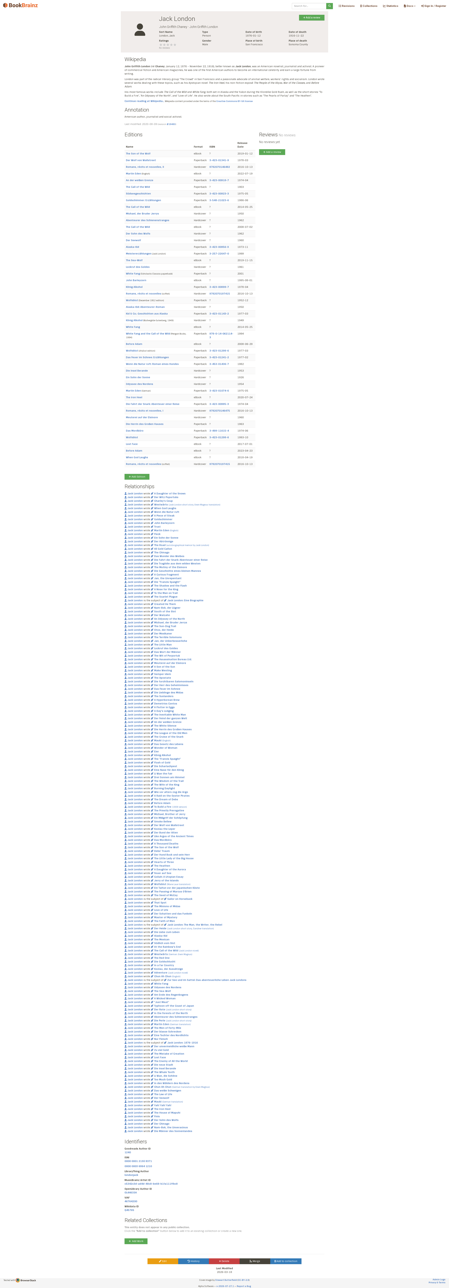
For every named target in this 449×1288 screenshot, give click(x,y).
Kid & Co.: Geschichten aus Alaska (147, 313)
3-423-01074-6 (219, 390)
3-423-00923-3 (219, 193)
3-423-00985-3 (219, 404)
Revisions (348, 6)
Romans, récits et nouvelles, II (145, 166)
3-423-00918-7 (219, 180)
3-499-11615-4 (219, 430)
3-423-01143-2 (219, 313)
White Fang (133, 273)
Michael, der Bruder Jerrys (142, 213)
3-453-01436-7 (219, 364)
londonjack (131, 1175)
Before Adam (134, 344)
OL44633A (131, 1192)
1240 (128, 1152)
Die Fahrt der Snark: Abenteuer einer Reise (152, 404)
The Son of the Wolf (138, 153)
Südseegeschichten (138, 193)
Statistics (392, 6)
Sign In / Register (435, 6)
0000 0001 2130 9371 (138, 1161)
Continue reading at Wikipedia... (144, 101)
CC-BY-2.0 (243, 1280)
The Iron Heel (134, 397)
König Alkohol (134, 287)
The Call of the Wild (138, 186)
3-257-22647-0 (219, 253)
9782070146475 (219, 410)
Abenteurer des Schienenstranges (147, 220)
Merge (256, 1261)
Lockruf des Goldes (138, 267)
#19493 (171, 124)
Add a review (312, 17)
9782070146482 (219, 166)
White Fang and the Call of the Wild (148, 333)
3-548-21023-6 (219, 200)
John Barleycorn (136, 280)
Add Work (137, 1241)
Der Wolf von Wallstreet (141, 160)
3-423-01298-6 (219, 350)
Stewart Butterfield (226, 1280)
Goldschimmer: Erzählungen (143, 200)
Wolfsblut (132, 300)
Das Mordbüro (134, 430)
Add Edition (138, 476)
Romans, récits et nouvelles (143, 293)
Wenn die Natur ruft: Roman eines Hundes (152, 364)
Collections (369, 6)
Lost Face (132, 444)
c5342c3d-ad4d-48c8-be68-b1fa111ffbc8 (151, 1183)
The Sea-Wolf (134, 260)
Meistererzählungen (138, 253)
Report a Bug (244, 1286)
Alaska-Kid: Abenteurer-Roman (145, 307)
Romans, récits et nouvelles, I (144, 410)
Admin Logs (439, 1279)
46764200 (131, 1201)
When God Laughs (137, 457)
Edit (164, 1261)
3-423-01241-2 (219, 357)
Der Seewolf (133, 240)
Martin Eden (133, 173)
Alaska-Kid (132, 247)
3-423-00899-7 (219, 287)
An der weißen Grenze (139, 180)
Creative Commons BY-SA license (234, 101)
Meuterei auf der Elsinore (142, 417)
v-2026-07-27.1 (225, 1286)
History (195, 1261)
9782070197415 (219, 293)
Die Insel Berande (137, 370)
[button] (409, 5)
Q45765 (129, 1210)
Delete (225, 1261)
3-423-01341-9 (219, 160)
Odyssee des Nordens (139, 384)
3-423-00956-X (219, 247)
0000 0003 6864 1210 (138, 1166)
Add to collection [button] (286, 1261)
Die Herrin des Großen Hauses (144, 424)
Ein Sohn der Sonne (138, 377)
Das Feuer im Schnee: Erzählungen (147, 357)
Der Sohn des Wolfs (138, 233)
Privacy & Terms (437, 1282)
